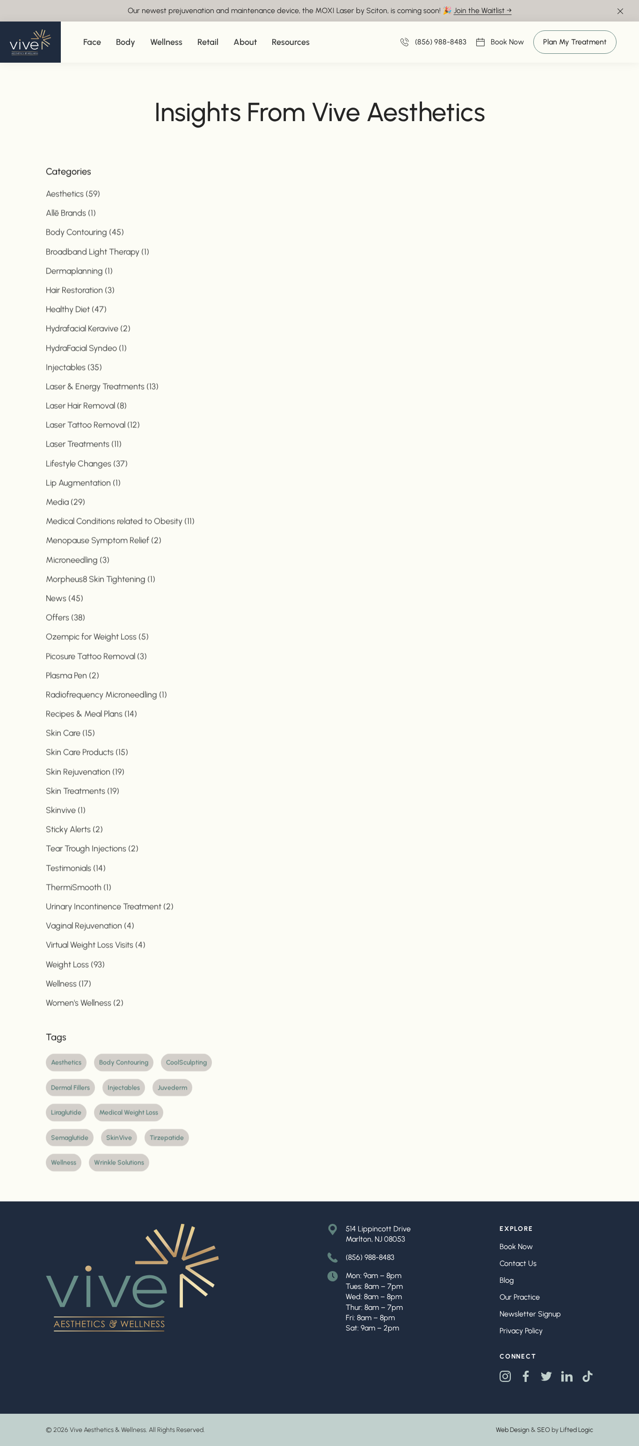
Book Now (507, 42)
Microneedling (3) (77, 559)
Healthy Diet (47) (76, 309)
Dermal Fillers (70, 1087)
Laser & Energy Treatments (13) (102, 386)
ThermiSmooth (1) (78, 887)
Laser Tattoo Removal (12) (93, 424)
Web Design (513, 1430)
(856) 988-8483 (370, 1257)
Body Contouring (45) (85, 232)
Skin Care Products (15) (87, 752)
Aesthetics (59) (73, 193)
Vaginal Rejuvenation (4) (90, 925)
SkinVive (119, 1137)
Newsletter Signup (530, 1313)
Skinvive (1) (66, 810)
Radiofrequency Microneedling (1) (106, 694)
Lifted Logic (576, 1430)
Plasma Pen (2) (72, 675)
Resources (291, 42)
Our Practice (520, 1297)
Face (92, 42)
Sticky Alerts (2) (74, 829)
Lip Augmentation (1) (83, 482)
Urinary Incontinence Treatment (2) (110, 906)
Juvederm (172, 1087)
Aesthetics (66, 1062)
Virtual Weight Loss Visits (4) (95, 945)
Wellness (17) (68, 983)
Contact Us (518, 1263)
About (245, 42)
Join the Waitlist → (483, 10)
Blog (507, 1280)
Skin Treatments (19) (82, 790)
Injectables (124, 1087)
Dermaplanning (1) (79, 270)
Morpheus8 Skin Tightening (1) (100, 578)
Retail (207, 42)
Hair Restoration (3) (80, 290)
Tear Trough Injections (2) (92, 848)
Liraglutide (66, 1112)
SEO (543, 1430)
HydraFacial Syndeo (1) (86, 347)
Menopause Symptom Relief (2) (103, 540)
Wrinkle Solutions (119, 1162)
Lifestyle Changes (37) (87, 463)
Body (125, 42)
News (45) (64, 598)
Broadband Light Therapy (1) (97, 251)
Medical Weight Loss (128, 1112)
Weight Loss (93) (75, 964)
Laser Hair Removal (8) (86, 405)
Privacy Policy (521, 1330)
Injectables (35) (74, 367)
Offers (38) (65, 617)
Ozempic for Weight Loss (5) (97, 636)
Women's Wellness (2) (84, 1002)
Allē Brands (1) (71, 213)
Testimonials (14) (76, 867)
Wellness (166, 42)
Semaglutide (69, 1137)
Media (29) (65, 502)
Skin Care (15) (70, 733)
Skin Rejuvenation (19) (85, 771)
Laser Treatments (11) (84, 444)
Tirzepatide (167, 1137)
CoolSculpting (186, 1062)
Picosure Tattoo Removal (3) (96, 656)
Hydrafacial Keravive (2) (88, 328)
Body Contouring (123, 1062)
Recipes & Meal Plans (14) (91, 714)
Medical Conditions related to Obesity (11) (120, 521)
